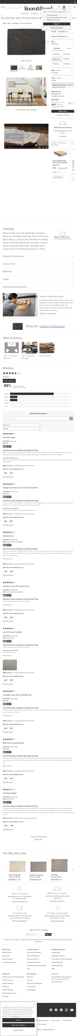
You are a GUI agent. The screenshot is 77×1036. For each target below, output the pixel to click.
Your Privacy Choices (41, 1020)
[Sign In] (64, 7)
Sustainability (31, 990)
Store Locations (8, 959)
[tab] (56, 48)
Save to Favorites (64, 115)
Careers (29, 980)
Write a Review (9, 381)
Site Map (5, 996)
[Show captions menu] (39, 147)
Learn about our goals (57, 921)
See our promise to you (19, 901)
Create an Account (56, 28)
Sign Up (48, 934)
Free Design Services (9, 962)
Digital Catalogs (8, 983)
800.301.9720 (7, 952)
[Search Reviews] (71, 418)
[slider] (24, 147)
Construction (9, 264)
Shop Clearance (57, 981)
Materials (7, 271)
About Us (30, 977)
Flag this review (8, 477)
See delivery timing (57, 96)
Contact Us (6, 956)
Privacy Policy (15, 1016)
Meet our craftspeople (19, 921)
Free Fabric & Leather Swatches (62, 959)
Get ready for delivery (57, 901)
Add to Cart (63, 111)
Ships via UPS (62, 168)
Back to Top (38, 839)
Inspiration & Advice (58, 956)
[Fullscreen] (46, 147)
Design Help (24, 13)
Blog (53, 969)
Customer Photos (57, 966)
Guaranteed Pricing (33, 956)
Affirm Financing (8, 980)
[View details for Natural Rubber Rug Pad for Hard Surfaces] (60, 153)
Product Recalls (8, 990)
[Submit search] (20, 7)
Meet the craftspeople (48, 313)
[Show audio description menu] (43, 147)
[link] (51, 297)
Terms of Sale (67, 1020)
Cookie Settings (18, 1030)
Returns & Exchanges (34, 952)
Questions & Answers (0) (15, 287)
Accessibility (42, 1024)
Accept (18, 1020)
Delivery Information (33, 962)
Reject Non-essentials (18, 1025)
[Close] (69, 11)
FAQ (28, 969)
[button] (10, 665)
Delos (66, 36)
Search (3, 7)
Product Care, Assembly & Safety (13, 977)
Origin (6, 279)
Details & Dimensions (13, 256)
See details (62, 136)
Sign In (56, 24)
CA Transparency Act (9, 993)
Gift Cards (6, 987)
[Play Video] (6, 147)
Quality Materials (57, 962)
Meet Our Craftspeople (34, 983)
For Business (34, 13)
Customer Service (33, 959)
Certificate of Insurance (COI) (36, 966)
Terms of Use (55, 1020)
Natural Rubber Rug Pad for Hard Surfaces (60, 162)
